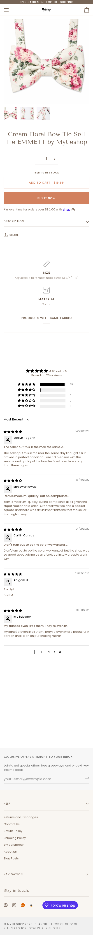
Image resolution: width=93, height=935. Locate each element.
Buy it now (46, 198)
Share (14, 235)
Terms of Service (63, 924)
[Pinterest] (6, 905)
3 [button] (49, 652)
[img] (13, 432)
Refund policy (15, 928)
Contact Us (12, 824)
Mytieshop (15, 924)
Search (41, 924)
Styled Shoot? (14, 845)
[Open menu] (10, 10)
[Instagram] (14, 905)
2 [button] (41, 652)
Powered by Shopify (45, 928)
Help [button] (7, 804)
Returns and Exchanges (21, 817)
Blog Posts (11, 858)
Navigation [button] (13, 874)
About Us (10, 852)
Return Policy (13, 831)
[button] (27, 384)
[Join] (85, 778)
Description (14, 221)
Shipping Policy (15, 838)
